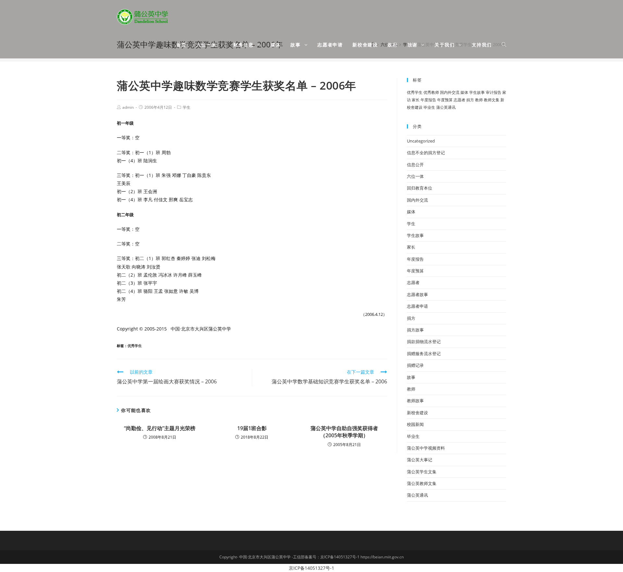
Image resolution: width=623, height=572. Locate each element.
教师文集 (491, 100)
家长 (416, 100)
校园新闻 (415, 424)
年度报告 (428, 100)
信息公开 (415, 165)
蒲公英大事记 (419, 460)
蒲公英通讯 (446, 107)
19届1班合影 (252, 428)
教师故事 (415, 401)
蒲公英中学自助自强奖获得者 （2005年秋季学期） (344, 432)
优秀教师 (431, 92)
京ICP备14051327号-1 (311, 568)
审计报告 (493, 92)
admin (128, 107)
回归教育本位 (419, 188)
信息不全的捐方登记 (426, 152)
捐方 (470, 100)
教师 (479, 100)
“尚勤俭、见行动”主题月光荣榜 (159, 428)
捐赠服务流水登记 (424, 353)
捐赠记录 (415, 365)
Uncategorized (421, 141)
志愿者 (459, 100)
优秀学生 (135, 345)
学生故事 (477, 92)
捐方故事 (415, 330)
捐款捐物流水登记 (424, 341)
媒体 (464, 92)
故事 (411, 377)
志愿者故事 (417, 294)
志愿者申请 (417, 306)
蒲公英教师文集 (421, 483)
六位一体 (415, 176)
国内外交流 (449, 92)
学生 (186, 107)
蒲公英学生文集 (421, 472)
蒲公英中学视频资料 (426, 448)
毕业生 (429, 107)
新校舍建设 (417, 413)
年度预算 (445, 100)
